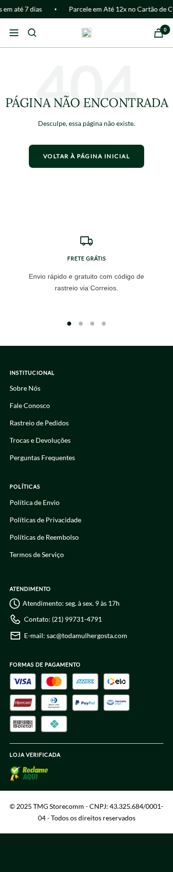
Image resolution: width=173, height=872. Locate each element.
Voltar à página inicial (86, 156)
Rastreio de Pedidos (39, 423)
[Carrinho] (158, 33)
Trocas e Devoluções (40, 440)
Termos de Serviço (37, 554)
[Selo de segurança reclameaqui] (31, 775)
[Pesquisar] (32, 32)
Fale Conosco (30, 405)
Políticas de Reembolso (44, 537)
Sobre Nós (25, 388)
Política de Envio (35, 502)
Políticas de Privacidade (45, 520)
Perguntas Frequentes (42, 457)
